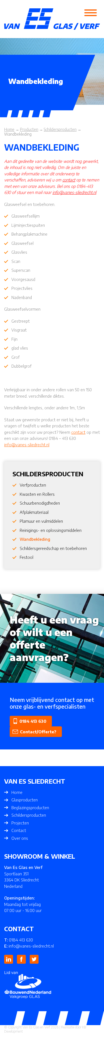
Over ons (19, 838)
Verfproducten (33, 484)
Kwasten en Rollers (37, 494)
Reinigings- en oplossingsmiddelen (51, 530)
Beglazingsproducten (30, 807)
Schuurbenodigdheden (40, 502)
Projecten (20, 822)
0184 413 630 (32, 721)
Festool (26, 557)
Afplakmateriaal (34, 512)
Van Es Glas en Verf (36, 1027)
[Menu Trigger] (90, 12)
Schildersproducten (28, 815)
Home (16, 792)
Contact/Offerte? (38, 731)
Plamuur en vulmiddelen (41, 521)
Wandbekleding (35, 539)
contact (68, 179)
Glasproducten (24, 799)
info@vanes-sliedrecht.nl (74, 192)
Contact (18, 830)
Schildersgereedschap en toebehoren (53, 548)
